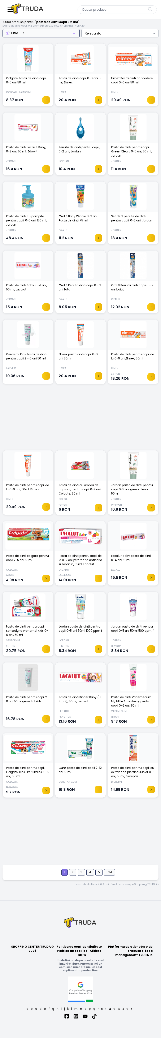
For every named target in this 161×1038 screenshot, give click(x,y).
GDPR (82, 955)
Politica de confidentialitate (79, 947)
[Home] (27, 9)
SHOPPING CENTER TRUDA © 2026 (32, 949)
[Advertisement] (80, 419)
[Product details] (46, 100)
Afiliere (95, 951)
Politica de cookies (72, 951)
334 (109, 872)
